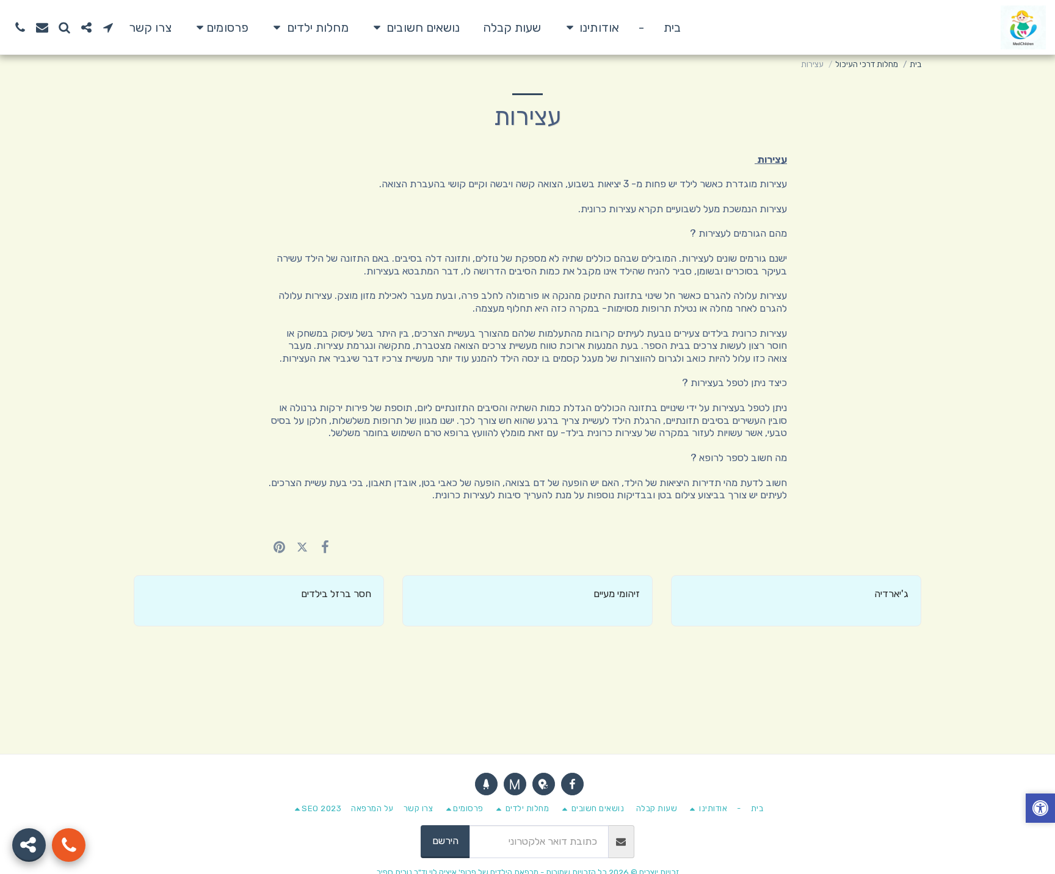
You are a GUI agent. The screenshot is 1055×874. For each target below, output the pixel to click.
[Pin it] (279, 547)
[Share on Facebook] (325, 547)
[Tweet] (302, 547)
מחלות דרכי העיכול (866, 64)
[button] (590, 27)
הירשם (445, 841)
